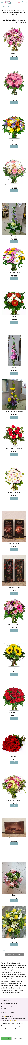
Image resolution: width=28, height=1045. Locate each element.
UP (4, 950)
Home (3, 6)
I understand (5, 1038)
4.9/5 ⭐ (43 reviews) (7, 1016)
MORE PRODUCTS (14, 954)
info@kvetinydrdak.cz (8, 1012)
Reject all (4, 1042)
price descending (21, 22)
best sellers (12, 20)
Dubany (10, 6)
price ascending (21, 20)
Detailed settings (17, 1038)
